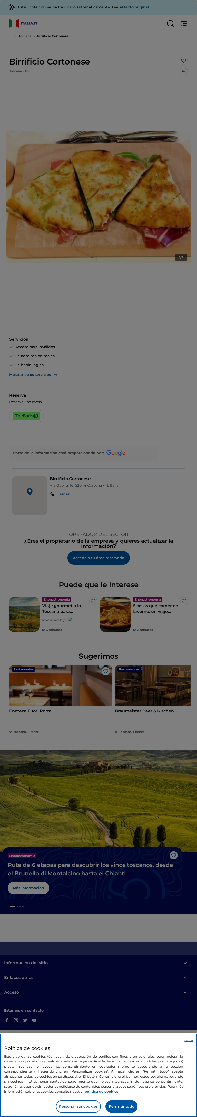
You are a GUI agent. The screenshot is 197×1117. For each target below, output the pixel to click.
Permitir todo (121, 1106)
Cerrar (188, 1040)
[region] (98, 1075)
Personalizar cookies (78, 1106)
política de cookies (101, 1091)
